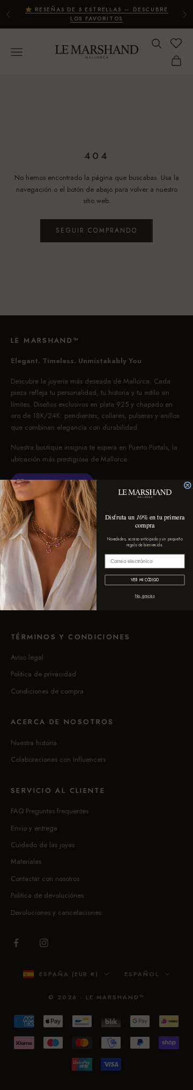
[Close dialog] (187, 485)
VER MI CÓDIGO (145, 580)
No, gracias (144, 596)
